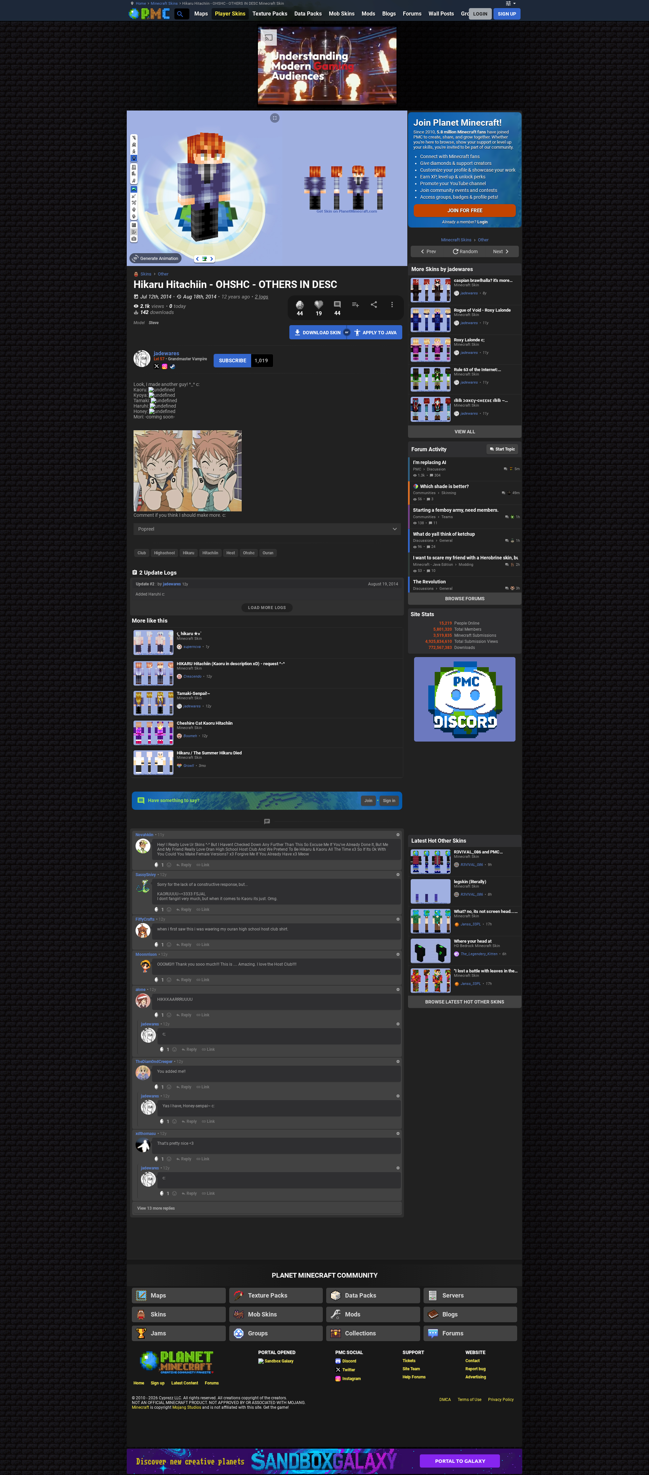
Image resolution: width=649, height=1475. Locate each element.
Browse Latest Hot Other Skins (464, 1087)
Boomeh (190, 736)
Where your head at (472, 1026)
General (446, 626)
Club (142, 553)
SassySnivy (146, 874)
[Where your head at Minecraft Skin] (431, 1036)
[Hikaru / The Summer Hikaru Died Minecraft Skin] (153, 762)
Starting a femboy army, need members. (456, 595)
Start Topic (505, 534)
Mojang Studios (186, 1407)
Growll (189, 766)
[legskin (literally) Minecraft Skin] (431, 977)
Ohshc (249, 553)
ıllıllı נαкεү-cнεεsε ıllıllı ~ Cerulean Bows (479, 486)
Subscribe (232, 361)
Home (141, 3)
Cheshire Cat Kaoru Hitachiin (205, 723)
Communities (424, 578)
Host (230, 553)
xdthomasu (146, 1133)
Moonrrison (146, 954)
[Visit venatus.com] (547, 94)
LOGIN (480, 14)
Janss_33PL (471, 1010)
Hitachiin (210, 553)
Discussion (436, 555)
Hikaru (188, 553)
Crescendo (192, 676)
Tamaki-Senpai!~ (193, 693)
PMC (417, 555)
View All (465, 517)
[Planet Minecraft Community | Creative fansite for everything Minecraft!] (176, 1362)
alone (140, 989)
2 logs (261, 297)
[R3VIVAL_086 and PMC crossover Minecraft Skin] (431, 947)
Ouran (268, 553)
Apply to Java (379, 332)
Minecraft (140, 1407)
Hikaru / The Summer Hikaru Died (209, 752)
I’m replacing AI (429, 548)
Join (368, 800)
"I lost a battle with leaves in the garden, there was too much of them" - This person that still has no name (485, 1056)
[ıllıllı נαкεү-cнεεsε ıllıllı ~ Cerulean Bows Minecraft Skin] (431, 495)
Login (482, 222)
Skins (146, 273)
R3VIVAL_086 (472, 950)
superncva (192, 647)
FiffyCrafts (145, 919)
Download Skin (322, 332)
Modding (466, 650)
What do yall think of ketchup (444, 619)
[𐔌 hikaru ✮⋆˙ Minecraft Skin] (153, 643)
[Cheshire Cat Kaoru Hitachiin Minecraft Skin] (153, 733)
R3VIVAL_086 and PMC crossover (477, 937)
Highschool (164, 553)
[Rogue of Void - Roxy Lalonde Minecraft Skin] (431, 405)
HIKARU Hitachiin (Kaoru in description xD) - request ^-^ (231, 663)
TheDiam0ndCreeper (154, 1061)
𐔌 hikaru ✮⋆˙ (189, 633)
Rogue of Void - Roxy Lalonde (482, 395)
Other (163, 273)
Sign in (389, 800)
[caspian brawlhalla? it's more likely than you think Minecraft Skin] (431, 375)
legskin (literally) (470, 967)
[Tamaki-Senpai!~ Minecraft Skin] (153, 703)
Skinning (448, 578)
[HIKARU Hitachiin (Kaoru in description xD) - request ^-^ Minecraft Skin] (153, 673)
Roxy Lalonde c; (469, 425)
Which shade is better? (444, 572)
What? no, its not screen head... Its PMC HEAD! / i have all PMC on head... (484, 996)
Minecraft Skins (164, 3)
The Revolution (429, 667)
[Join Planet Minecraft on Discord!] (464, 825)
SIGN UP (507, 14)
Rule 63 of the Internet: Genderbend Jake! (476, 455)
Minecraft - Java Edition (433, 650)
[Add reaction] (169, 865)
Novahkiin (144, 834)
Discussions (423, 626)
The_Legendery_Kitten (479, 1039)
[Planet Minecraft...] (179, 14)
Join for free (465, 211)
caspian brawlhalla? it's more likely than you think (481, 365)
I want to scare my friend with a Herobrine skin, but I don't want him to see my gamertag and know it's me (465, 643)
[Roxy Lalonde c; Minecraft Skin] (431, 435)
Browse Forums (465, 684)
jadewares (166, 353)
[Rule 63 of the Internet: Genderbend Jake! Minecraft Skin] (431, 465)
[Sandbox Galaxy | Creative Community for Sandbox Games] (324, 1461)
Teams (447, 602)
